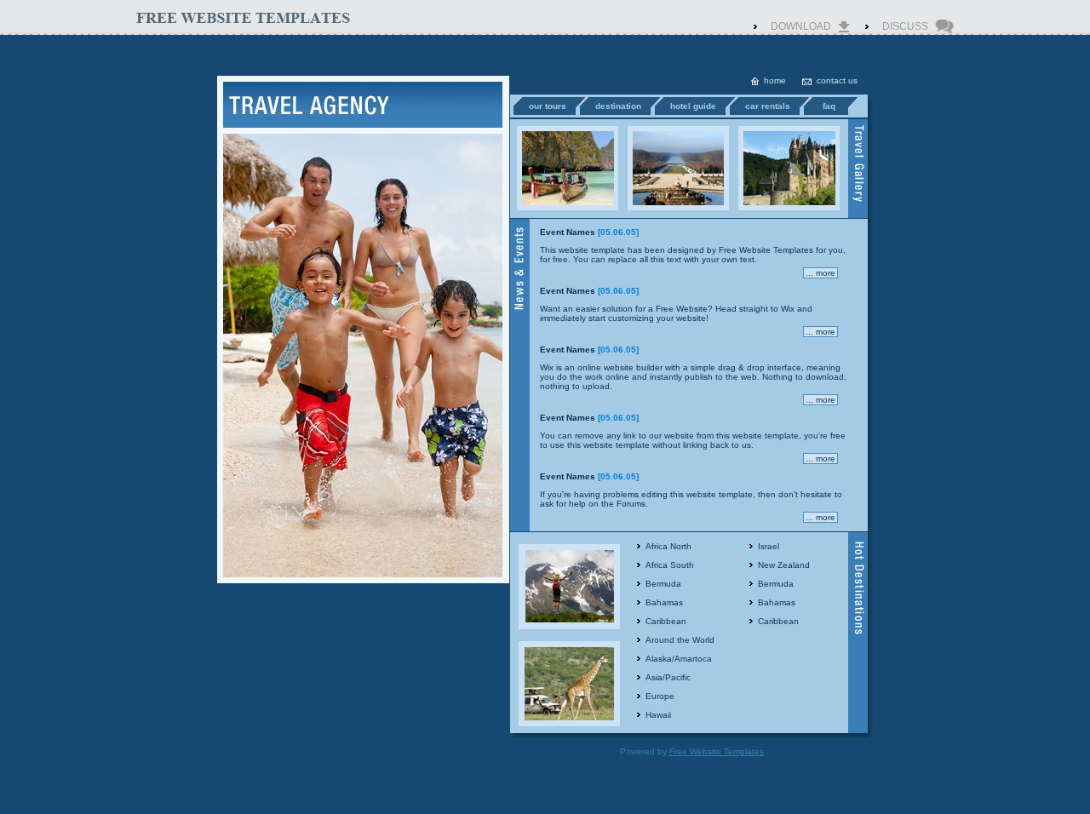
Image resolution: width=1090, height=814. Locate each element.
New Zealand (784, 565)
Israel (768, 546)
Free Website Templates (766, 250)
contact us (837, 80)
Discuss (905, 26)
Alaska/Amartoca (678, 658)
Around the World (679, 640)
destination (618, 106)
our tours (547, 106)
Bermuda (663, 583)
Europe (659, 696)
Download (801, 26)
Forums (631, 503)
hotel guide (693, 106)
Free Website (682, 308)
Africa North (668, 546)
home (775, 80)
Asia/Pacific (668, 677)
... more (820, 273)
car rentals (767, 106)
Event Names (567, 232)
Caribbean (665, 621)
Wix (788, 308)
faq (829, 106)
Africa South (669, 565)
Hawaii (658, 714)
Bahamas (664, 602)
